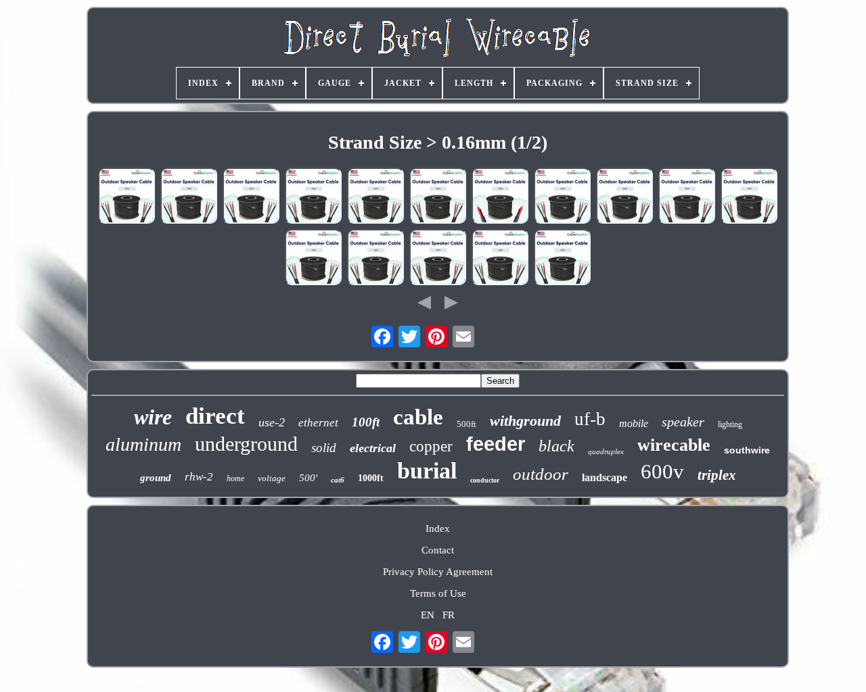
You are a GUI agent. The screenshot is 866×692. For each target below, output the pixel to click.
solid (323, 448)
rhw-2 (199, 476)
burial (427, 470)
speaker (683, 421)
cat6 (337, 480)
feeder (495, 444)
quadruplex (606, 451)
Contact (437, 550)
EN (427, 615)
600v (662, 471)
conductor (484, 480)
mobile (633, 423)
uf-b (590, 419)
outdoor (540, 474)
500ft (466, 424)
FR (448, 615)
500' (308, 477)
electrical (373, 448)
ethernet (318, 422)
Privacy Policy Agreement (438, 571)
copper (431, 446)
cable (418, 417)
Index (438, 528)
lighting (730, 424)
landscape (604, 477)
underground (246, 443)
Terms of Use (438, 593)
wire (153, 417)
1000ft (371, 478)
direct (215, 416)
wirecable (673, 445)
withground (525, 420)
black (556, 446)
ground (155, 477)
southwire (747, 450)
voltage (272, 478)
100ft (366, 422)
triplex (717, 475)
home (235, 478)
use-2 (271, 422)
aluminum (143, 444)
